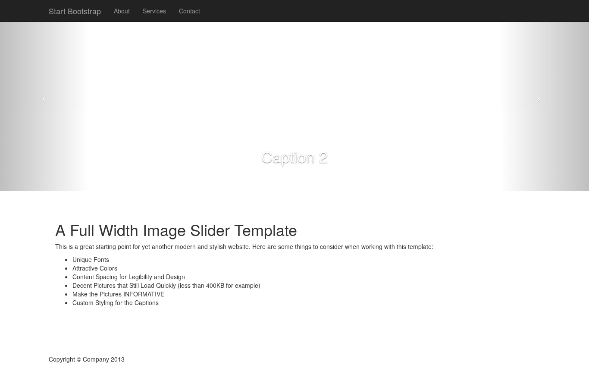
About (122, 10)
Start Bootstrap (75, 10)
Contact (189, 10)
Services (154, 10)
